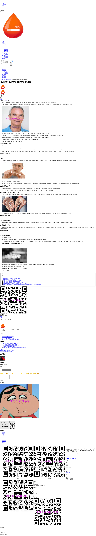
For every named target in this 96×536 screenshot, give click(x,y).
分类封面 (4, 440)
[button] (48, 40)
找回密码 (73, 458)
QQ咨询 (1, 529)
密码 (66, 462)
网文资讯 (4, 70)
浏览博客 (4, 69)
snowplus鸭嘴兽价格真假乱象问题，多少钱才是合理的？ (12, 339)
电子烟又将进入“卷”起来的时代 (9, 279)
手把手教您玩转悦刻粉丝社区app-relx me (10, 344)
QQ (1, 371)
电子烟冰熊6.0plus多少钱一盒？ (8, 336)
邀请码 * (67, 471)
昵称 (1, 366)
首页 (3, 41)
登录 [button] (1, 1)
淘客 (3, 5)
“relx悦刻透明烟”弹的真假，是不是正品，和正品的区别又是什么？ (15, 283)
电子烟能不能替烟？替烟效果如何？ (9, 346)
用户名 (67, 460)
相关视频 (4, 4)
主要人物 (4, 3)
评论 (6, 100)
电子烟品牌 (4, 74)
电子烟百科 (6, 53)
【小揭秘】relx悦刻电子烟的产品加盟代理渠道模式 (13, 282)
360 (10, 63)
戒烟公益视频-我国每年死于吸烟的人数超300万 (11, 345)
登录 (67, 458)
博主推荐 (4, 75)
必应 (11, 62)
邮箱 (1, 368)
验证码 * (67, 474)
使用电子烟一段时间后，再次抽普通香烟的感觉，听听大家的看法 (14, 347)
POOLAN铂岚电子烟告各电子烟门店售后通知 (12, 280)
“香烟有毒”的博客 (29, 38)
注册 (69, 458)
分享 (1, 317)
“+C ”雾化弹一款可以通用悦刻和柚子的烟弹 (10, 343)
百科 (3, 52)
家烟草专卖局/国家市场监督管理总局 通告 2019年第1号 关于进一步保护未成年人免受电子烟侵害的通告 (22, 284)
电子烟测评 (4, 77)
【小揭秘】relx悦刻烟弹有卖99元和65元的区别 (12, 281)
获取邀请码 (68, 472)
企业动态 (6, 50)
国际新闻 (4, 76)
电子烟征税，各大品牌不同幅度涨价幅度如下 (12, 278)
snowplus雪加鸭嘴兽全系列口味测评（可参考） (10, 338)
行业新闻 (6, 49)
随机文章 (4, 441)
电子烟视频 (4, 55)
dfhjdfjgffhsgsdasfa (8, 329)
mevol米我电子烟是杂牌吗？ (7, 337)
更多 (1, 99)
